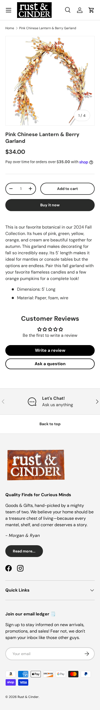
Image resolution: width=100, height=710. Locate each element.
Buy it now (50, 205)
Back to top (50, 423)
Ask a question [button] (50, 364)
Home (9, 28)
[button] (91, 10)
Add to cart (67, 188)
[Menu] (8, 10)
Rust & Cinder (28, 697)
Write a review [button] (50, 350)
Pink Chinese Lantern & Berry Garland (47, 28)
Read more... (24, 551)
